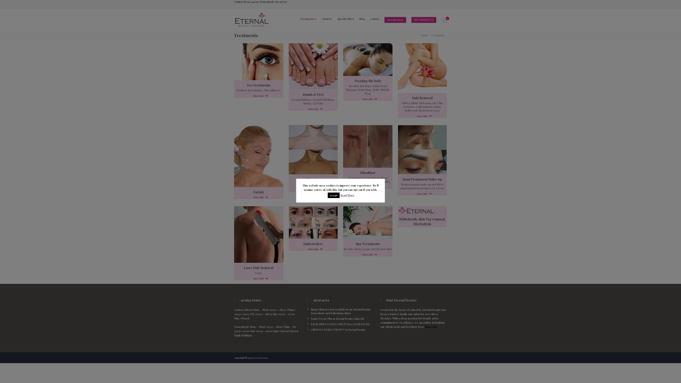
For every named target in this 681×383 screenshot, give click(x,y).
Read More (347, 195)
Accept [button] (333, 195)
